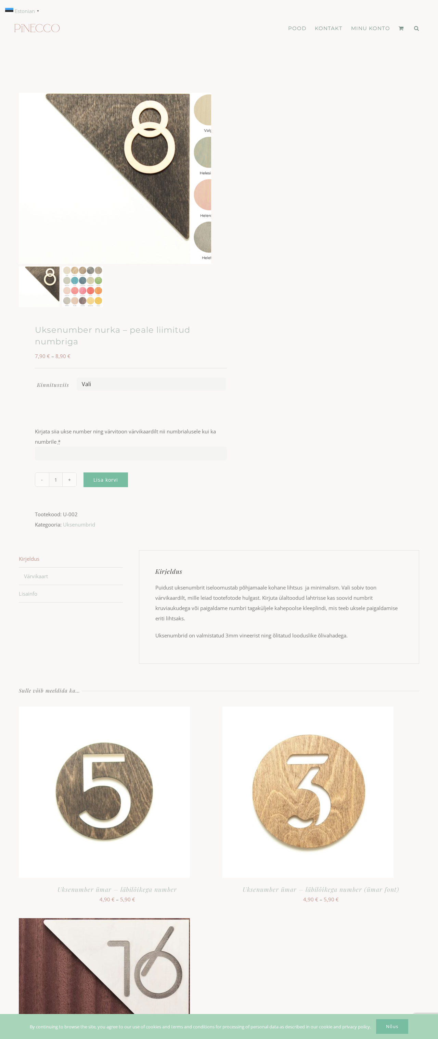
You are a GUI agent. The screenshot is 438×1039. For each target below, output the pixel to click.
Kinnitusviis (53, 384)
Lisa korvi (105, 480)
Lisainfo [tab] (28, 593)
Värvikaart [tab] (36, 576)
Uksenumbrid (79, 524)
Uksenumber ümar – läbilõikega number (117, 889)
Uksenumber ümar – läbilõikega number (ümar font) (321, 889)
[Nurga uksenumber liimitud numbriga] (104, 178)
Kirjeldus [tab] (29, 558)
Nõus (392, 1026)
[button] (416, 28)
